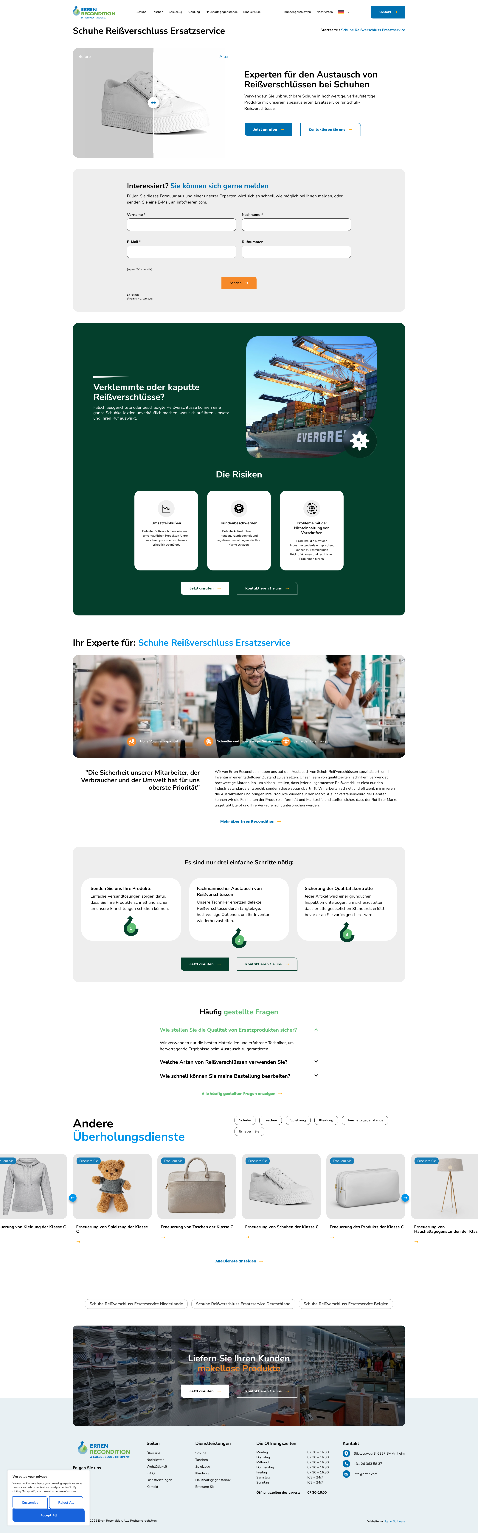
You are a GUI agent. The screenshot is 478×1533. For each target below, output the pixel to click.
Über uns (153, 1453)
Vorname (136, 215)
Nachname (252, 215)
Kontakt (152, 1486)
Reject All (66, 1502)
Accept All (48, 1515)
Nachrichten (324, 12)
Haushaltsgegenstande (222, 12)
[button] (239, 1030)
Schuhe (141, 12)
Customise (30, 1502)
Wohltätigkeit (157, 1466)
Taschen (157, 12)
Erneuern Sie (252, 12)
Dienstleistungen (159, 1480)
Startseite (329, 29)
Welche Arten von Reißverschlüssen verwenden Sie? (223, 1062)
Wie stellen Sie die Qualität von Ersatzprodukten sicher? (228, 1030)
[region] (48, 1498)
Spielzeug (175, 12)
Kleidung (194, 12)
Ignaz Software (395, 1521)
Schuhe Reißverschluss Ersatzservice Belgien (346, 1304)
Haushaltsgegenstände (365, 1120)
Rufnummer (252, 242)
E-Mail (134, 242)
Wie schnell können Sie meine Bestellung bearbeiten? (225, 1076)
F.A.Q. (151, 1473)
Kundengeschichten (297, 12)
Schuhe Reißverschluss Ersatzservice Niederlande (136, 1304)
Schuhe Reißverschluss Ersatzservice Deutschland (243, 1304)
